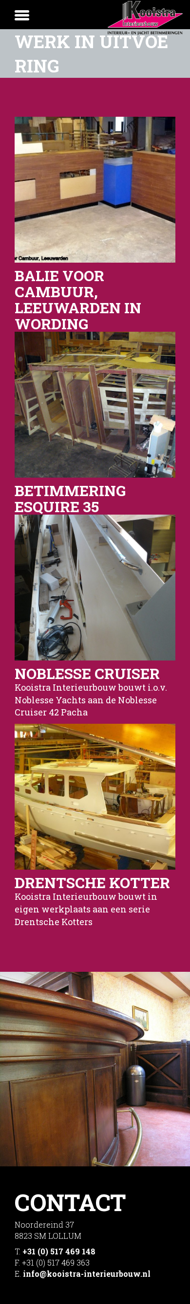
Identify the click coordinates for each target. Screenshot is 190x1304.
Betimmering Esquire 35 (70, 498)
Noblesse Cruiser (87, 673)
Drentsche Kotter (92, 882)
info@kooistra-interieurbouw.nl (87, 1273)
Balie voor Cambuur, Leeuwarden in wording (78, 299)
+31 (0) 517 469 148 (58, 1251)
